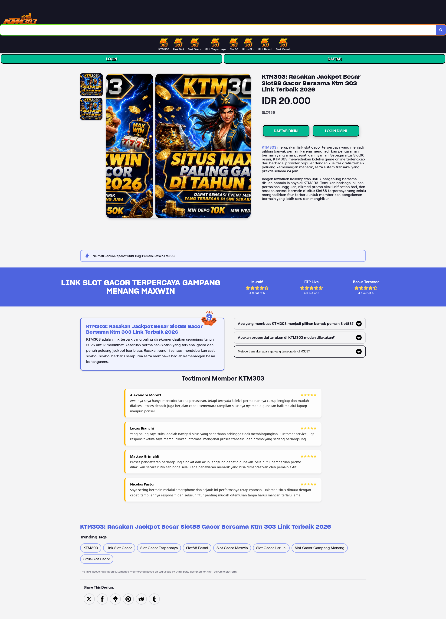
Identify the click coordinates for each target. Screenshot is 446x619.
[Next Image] (247, 146)
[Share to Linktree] (115, 599)
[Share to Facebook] (102, 599)
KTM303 (269, 147)
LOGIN (111, 59)
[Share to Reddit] (141, 599)
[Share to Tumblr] (154, 599)
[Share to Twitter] (89, 599)
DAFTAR (334, 59)
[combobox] (218, 30)
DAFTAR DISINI (286, 131)
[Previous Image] (110, 146)
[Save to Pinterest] (128, 599)
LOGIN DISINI (336, 131)
